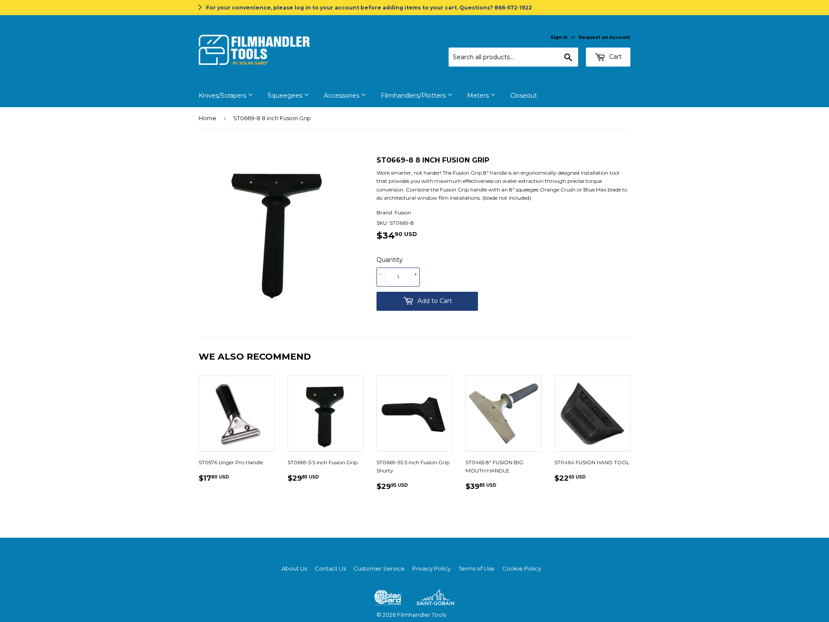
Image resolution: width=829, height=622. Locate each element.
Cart (615, 57)
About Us (294, 568)
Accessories (342, 95)
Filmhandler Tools (421, 614)
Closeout (523, 95)
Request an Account (604, 37)
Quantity (390, 260)
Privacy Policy (431, 568)
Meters (478, 95)
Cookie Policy (521, 568)
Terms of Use (476, 568)
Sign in (559, 37)
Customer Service (379, 568)
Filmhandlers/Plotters (414, 95)
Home (207, 118)
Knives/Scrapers (223, 95)
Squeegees (286, 95)
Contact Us (330, 568)
